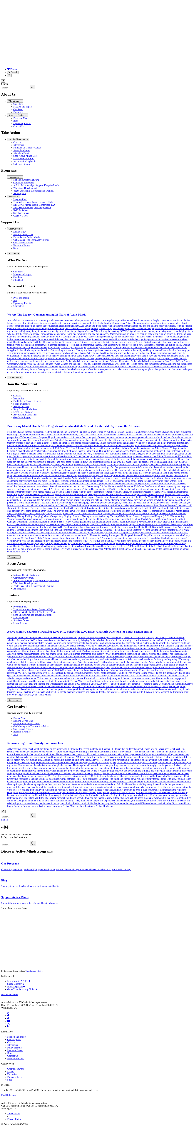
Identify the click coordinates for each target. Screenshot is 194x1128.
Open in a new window (34, 971)
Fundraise (12, 1074)
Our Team (18, 109)
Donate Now (19, 231)
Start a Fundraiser (21, 150)
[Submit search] (32, 87)
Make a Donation (9, 994)
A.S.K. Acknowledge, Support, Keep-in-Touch (36, 185)
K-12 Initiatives (20, 210)
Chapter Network (15, 1069)
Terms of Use (13, 1113)
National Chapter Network (26, 180)
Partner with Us (14, 1077)
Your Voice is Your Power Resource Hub (33, 202)
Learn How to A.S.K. (23, 158)
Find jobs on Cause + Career (27, 147)
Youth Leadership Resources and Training (33, 190)
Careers (17, 142)
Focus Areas (14, 177)
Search (13, 72)
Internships (18, 145)
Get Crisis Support (22, 164)
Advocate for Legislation (25, 161)
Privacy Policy (14, 1119)
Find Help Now (8, 1095)
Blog (15, 120)
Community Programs (23, 182)
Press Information (15, 1058)
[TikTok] (8, 1018)
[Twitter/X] (8, 1023)
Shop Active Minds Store (25, 156)
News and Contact (16, 115)
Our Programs (14, 1039)
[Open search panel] (3, 811)
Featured (12, 196)
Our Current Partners (23, 242)
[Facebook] (8, 1015)
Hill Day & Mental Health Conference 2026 (34, 204)
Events (10, 1071)
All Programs (19, 193)
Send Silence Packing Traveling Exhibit (32, 207)
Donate (13, 69)
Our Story (18, 104)
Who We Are (14, 101)
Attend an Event (21, 153)
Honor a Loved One (23, 234)
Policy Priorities (14, 1047)
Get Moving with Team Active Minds (31, 240)
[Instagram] (8, 1013)
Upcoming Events (22, 123)
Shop (15, 248)
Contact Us (18, 126)
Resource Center (15, 1050)
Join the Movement (17, 139)
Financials (18, 112)
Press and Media (21, 118)
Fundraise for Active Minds (26, 237)
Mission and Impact (22, 106)
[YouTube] (8, 1021)
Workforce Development (25, 188)
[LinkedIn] (8, 1026)
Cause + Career (20, 215)
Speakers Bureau (21, 213)
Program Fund (20, 199)
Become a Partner (21, 245)
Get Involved (14, 229)
